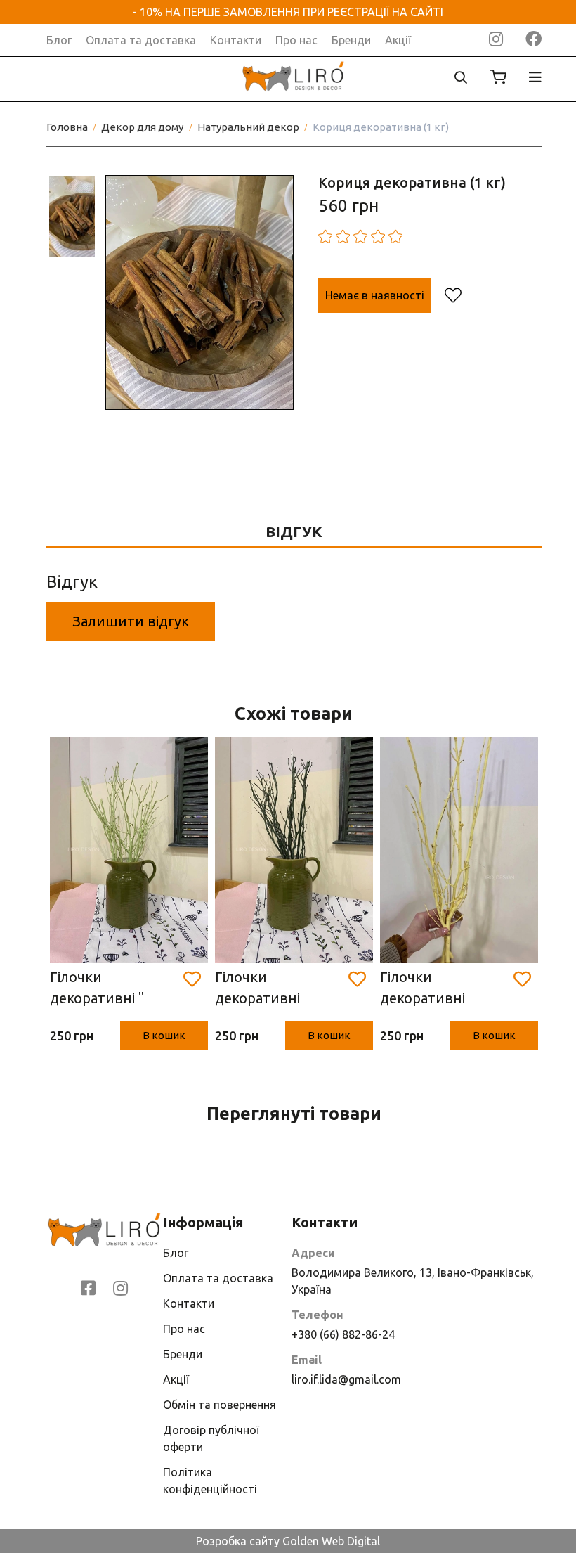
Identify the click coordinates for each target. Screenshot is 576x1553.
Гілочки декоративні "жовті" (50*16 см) (440, 989)
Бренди (351, 40)
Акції (398, 40)
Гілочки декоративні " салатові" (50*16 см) (104, 989)
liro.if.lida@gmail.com (346, 1379)
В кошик (164, 1035)
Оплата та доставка (141, 40)
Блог (59, 40)
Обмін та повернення (219, 1404)
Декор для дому (142, 127)
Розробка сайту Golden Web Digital (288, 1541)
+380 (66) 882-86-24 (343, 1334)
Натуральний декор (248, 127)
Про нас (296, 40)
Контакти (235, 40)
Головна (67, 127)
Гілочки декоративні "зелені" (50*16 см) (277, 989)
